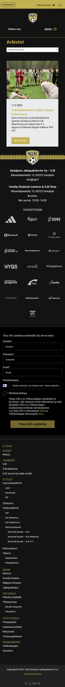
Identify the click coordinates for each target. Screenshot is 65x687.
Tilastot (7, 553)
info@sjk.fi (32, 179)
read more (20, 140)
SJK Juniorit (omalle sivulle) (17, 473)
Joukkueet (9, 460)
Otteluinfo (8, 503)
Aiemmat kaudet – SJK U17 (21, 541)
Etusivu (7, 446)
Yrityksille (9, 593)
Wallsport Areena (12, 583)
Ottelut (8, 479)
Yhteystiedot (11, 618)
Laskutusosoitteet (12, 627)
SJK (5, 464)
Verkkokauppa (43, 5)
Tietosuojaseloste (12, 636)
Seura (6, 570)
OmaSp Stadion (11, 578)
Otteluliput (8, 5)
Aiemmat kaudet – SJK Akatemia (23, 536)
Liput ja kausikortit (12, 483)
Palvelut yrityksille (12, 597)
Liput (7, 488)
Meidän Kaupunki (13, 606)
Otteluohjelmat (11, 508)
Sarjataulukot (11, 558)
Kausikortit (10, 492)
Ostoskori (8, 650)
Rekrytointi (8, 631)
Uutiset (7, 451)
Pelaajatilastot (12, 563)
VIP (6, 497)
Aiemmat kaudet (13, 527)
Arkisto (6, 454)
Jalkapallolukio (10, 587)
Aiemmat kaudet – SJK (18, 532)
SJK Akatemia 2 (12, 522)
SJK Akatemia (10, 469)
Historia (7, 573)
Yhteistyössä (9, 602)
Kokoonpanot (10, 548)
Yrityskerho (10, 611)
